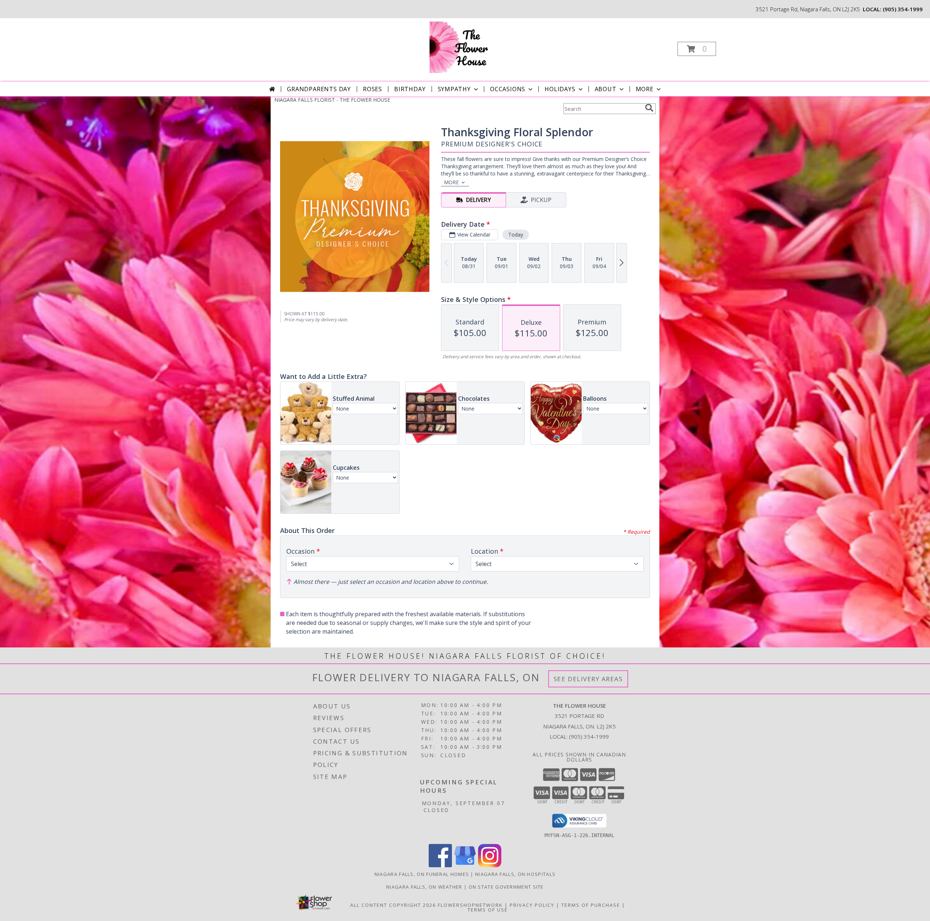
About (605, 89)
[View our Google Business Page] (465, 865)
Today (515, 234)
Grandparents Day (319, 89)
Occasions (507, 89)
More (645, 89)
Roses (372, 89)
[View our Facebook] (440, 865)
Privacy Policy (532, 905)
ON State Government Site (506, 887)
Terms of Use (488, 909)
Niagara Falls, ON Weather (424, 887)
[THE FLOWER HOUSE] (464, 46)
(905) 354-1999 (903, 9)
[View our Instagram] (489, 865)
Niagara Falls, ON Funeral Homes (422, 874)
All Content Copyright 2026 (393, 905)
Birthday (409, 89)
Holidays (560, 89)
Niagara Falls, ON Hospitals (515, 874)
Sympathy (454, 89)
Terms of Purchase (590, 905)
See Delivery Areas (588, 679)
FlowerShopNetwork (470, 905)
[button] (697, 49)
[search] (649, 108)
